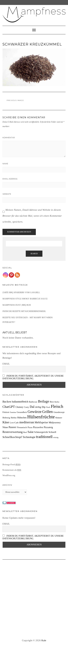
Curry (26, 407)
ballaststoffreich (20, 401)
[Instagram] (5, 275)
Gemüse (13, 412)
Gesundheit (22, 412)
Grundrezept (59, 412)
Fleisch (57, 406)
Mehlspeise (41, 422)
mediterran (26, 422)
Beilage (43, 401)
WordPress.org (8, 475)
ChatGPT (8, 406)
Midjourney (55, 422)
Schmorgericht (41, 432)
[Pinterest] (11, 275)
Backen (6, 401)
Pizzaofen (38, 427)
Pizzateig (48, 427)
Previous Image (15, 100)
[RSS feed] (17, 275)
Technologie (28, 437)
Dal (32, 406)
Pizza (30, 427)
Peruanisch (22, 427)
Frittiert (5, 412)
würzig (55, 437)
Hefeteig (6, 418)
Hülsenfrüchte (41, 416)
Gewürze (34, 412)
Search (34, 254)
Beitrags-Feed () (11, 464)
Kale (43, 640)
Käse (5, 422)
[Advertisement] (34, 599)
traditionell (44, 437)
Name (5, 163)
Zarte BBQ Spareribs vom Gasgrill (21, 292)
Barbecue (33, 402)
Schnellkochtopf (12, 437)
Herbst (14, 418)
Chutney (19, 407)
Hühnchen (22, 417)
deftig (38, 406)
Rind (25, 432)
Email (6, 364)
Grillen (47, 411)
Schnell (52, 432)
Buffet (56, 402)
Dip (44, 406)
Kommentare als (11, 470)
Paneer (13, 427)
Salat (31, 432)
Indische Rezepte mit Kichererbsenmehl (24, 311)
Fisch (48, 407)
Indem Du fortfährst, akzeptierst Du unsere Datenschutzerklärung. (33, 377)
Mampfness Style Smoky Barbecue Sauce (25, 299)
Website (6, 194)
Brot (52, 402)
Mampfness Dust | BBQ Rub (16, 305)
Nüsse (5, 427)
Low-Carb (14, 422)
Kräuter (58, 418)
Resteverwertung (12, 432)
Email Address (9, 179)
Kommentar (8, 137)
